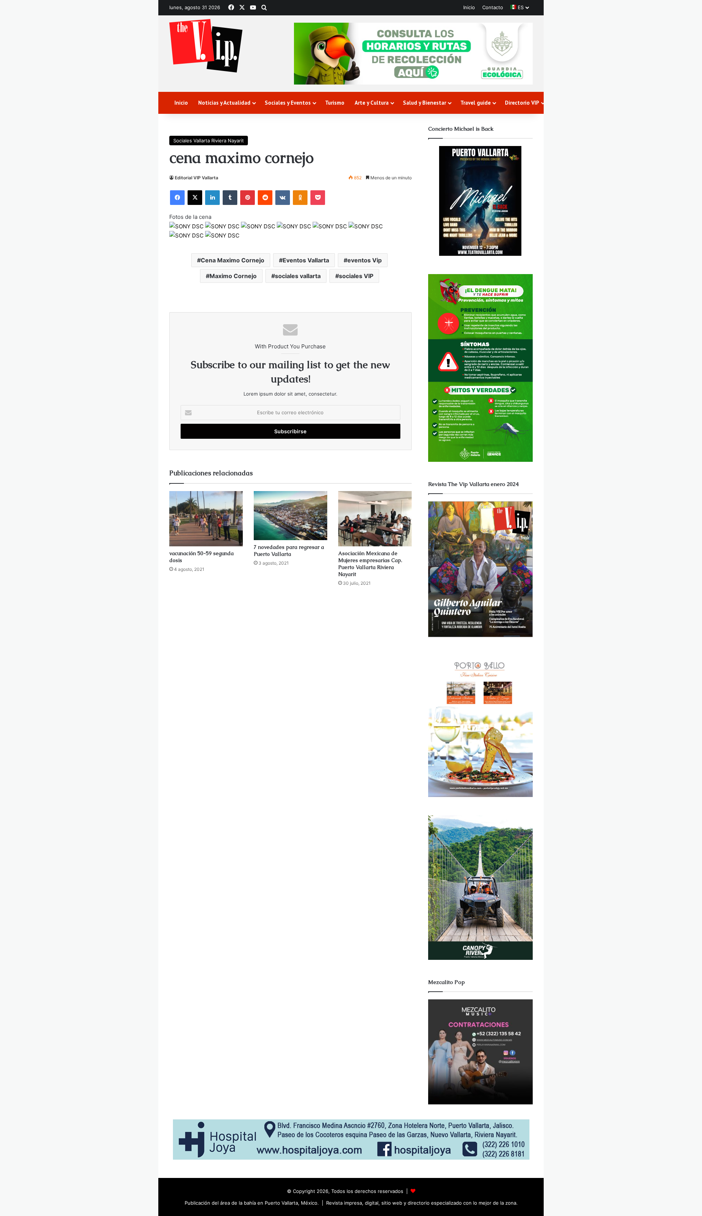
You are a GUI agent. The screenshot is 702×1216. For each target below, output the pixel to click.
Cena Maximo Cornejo (232, 260)
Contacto (492, 7)
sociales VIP (356, 276)
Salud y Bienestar (424, 102)
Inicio (469, 7)
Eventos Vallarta (306, 260)
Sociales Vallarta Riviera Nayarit (208, 140)
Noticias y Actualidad (224, 102)
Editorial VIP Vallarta (196, 177)
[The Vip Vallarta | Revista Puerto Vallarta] (205, 46)
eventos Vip (364, 260)
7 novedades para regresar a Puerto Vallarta (289, 550)
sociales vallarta (298, 276)
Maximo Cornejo (233, 276)
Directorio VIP (522, 102)
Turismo (334, 102)
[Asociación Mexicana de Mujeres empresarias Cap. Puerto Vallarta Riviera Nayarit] (375, 518)
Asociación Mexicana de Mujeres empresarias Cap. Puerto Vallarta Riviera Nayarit (370, 563)
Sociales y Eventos (288, 102)
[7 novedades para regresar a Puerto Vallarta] (290, 515)
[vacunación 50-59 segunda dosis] (206, 518)
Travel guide (475, 102)
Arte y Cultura (372, 102)
